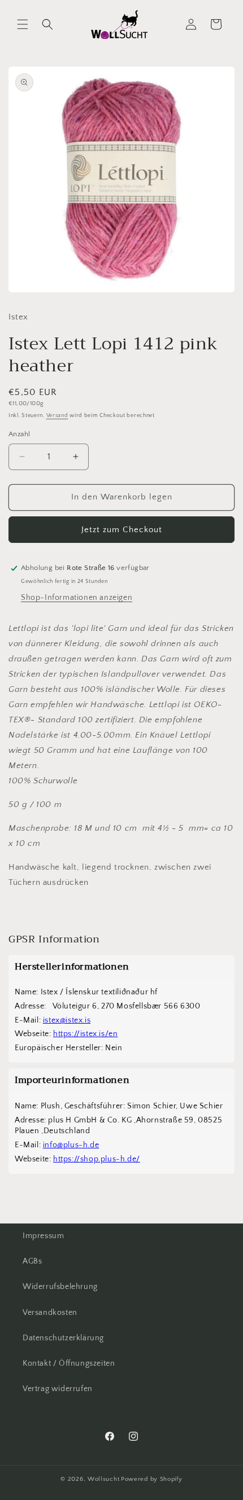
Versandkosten (50, 1312)
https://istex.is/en (85, 1033)
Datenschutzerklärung (63, 1338)
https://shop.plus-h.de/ (96, 1159)
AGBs (32, 1261)
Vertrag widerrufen (58, 1388)
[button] (22, 24)
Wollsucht (103, 1479)
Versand (57, 416)
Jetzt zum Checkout (121, 529)
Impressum (43, 1235)
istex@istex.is (66, 1020)
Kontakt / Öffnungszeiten (69, 1363)
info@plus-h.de (71, 1145)
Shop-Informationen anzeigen (76, 597)
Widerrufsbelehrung (60, 1286)
